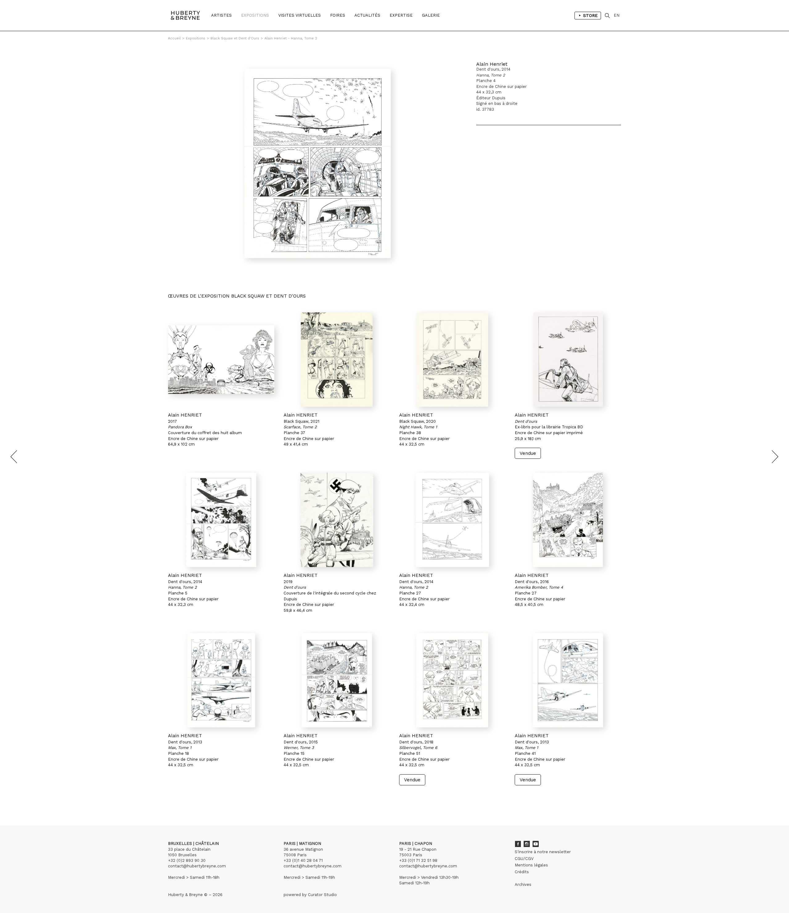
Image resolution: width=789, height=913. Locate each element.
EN (616, 15)
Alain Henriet (491, 64)
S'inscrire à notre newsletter (543, 851)
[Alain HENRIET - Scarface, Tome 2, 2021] (337, 359)
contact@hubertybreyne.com (197, 866)
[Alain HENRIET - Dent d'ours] (568, 359)
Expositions (255, 15)
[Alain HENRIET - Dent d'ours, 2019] (337, 520)
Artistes (221, 15)
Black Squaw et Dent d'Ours (235, 38)
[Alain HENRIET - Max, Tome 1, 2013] (221, 680)
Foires (337, 15)
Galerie (431, 15)
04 (191, 797)
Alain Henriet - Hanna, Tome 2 (290, 38)
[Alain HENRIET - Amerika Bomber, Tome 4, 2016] (568, 520)
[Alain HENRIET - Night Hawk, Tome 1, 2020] (452, 359)
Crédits (522, 872)
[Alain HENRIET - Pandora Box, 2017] (221, 359)
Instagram (527, 844)
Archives (523, 884)
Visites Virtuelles (299, 15)
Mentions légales (531, 865)
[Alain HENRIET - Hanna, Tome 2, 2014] (221, 520)
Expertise (401, 15)
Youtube (536, 844)
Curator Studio (322, 894)
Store (590, 15)
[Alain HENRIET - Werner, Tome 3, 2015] (337, 680)
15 (204, 797)
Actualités (367, 15)
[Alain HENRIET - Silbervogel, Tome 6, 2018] (452, 680)
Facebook (518, 844)
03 (185, 797)
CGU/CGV (524, 858)
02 (179, 797)
